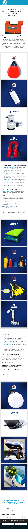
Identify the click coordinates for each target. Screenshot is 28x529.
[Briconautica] (11, 2)
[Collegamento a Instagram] (24, 518)
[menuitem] (21, 2)
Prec (5, 27)
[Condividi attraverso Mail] (20, 518)
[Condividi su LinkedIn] (14, 518)
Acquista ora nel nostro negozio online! (14, 509)
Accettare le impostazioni (8, 523)
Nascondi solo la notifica (20, 523)
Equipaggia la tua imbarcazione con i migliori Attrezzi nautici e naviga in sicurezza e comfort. (14, 502)
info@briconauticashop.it (16, 374)
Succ (23, 27)
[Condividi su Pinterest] (10, 518)
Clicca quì (20, 371)
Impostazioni (14, 526)
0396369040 (14, 372)
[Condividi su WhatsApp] (7, 518)
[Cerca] (21, 2)
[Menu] (24, 2)
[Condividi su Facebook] (4, 518)
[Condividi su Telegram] (17, 518)
